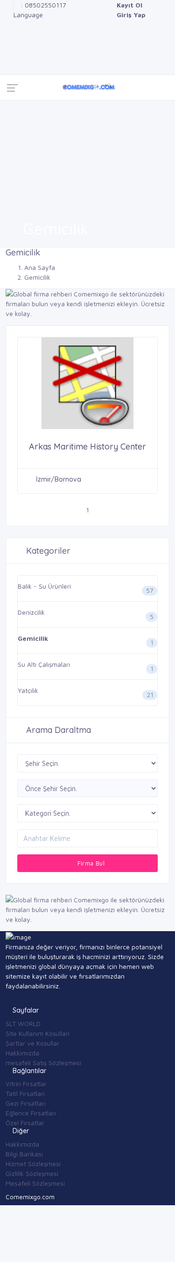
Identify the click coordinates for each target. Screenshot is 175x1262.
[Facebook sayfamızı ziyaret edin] (8, 5)
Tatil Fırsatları (25, 1093)
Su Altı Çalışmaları (44, 664)
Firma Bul (90, 863)
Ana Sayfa (39, 267)
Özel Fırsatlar (25, 1123)
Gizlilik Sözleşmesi (32, 1173)
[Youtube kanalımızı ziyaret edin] (8, 44)
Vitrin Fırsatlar (26, 1083)
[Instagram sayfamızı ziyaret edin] (8, 54)
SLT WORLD (23, 1023)
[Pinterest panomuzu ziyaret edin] (8, 63)
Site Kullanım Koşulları (38, 1033)
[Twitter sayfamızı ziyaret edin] (8, 24)
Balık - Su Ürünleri (44, 586)
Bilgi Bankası (24, 1154)
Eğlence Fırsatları (31, 1113)
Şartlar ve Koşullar (32, 1043)
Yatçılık (28, 690)
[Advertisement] (87, 155)
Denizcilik (31, 612)
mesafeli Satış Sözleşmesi (43, 1063)
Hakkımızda (22, 1053)
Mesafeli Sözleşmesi (35, 1183)
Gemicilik (33, 638)
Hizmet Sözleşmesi (33, 1164)
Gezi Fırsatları (26, 1103)
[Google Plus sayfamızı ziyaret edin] (8, 15)
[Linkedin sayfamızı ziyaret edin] (8, 34)
